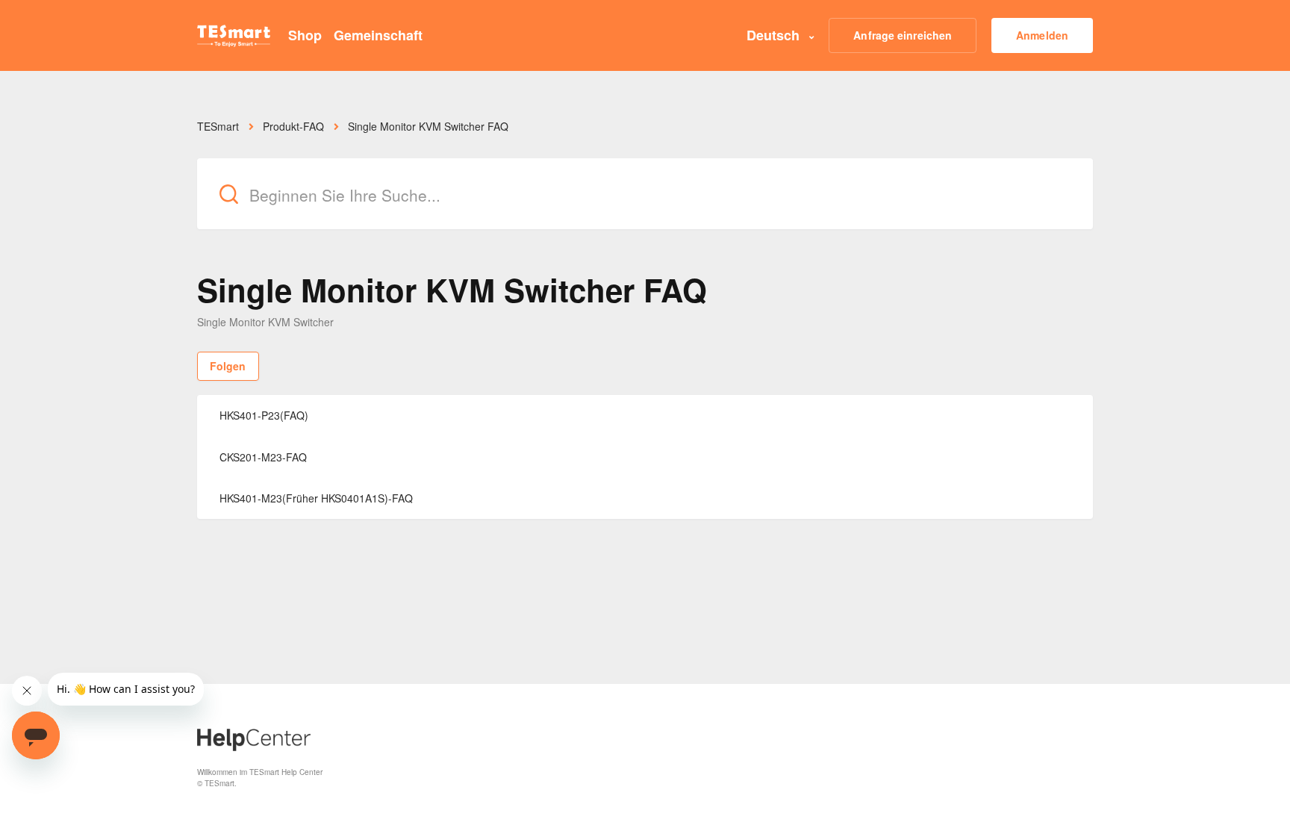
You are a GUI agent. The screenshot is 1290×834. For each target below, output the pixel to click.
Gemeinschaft (378, 35)
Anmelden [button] (1042, 35)
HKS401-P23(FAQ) (263, 415)
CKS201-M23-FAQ (263, 456)
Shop (305, 35)
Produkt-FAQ (293, 126)
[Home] (233, 36)
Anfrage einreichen (902, 35)
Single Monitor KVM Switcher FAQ (428, 126)
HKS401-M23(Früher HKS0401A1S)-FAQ (316, 498)
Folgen (228, 365)
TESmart (218, 126)
